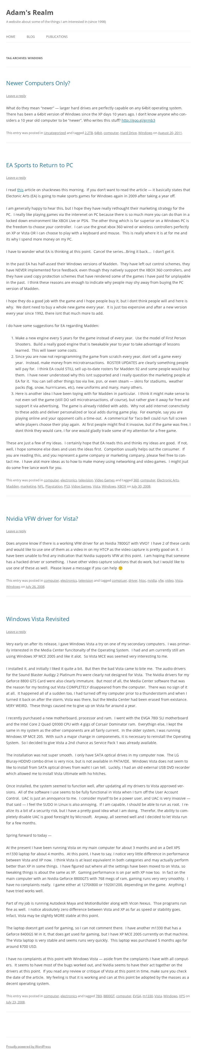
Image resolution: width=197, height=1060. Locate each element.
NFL (41, 486)
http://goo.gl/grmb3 (138, 120)
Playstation (54, 486)
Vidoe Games (81, 486)
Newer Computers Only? (38, 83)
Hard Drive (128, 132)
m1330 (148, 996)
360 (136, 480)
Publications (57, 36)
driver (133, 580)
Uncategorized (55, 132)
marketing (28, 486)
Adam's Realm (30, 12)
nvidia (152, 580)
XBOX (121, 486)
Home (10, 36)
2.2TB (89, 132)
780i (99, 996)
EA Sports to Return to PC (39, 165)
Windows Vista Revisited (37, 619)
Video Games (105, 480)
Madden (12, 486)
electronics (69, 480)
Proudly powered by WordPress (28, 1046)
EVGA (137, 996)
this (20, 189)
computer (111, 132)
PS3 (67, 486)
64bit (98, 132)
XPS (182, 996)
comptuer (119, 580)
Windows (145, 132)
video (169, 580)
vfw (161, 580)
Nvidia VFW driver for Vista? (42, 518)
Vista (96, 486)
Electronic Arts (168, 480)
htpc (142, 580)
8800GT (109, 996)
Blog (31, 36)
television (85, 480)
